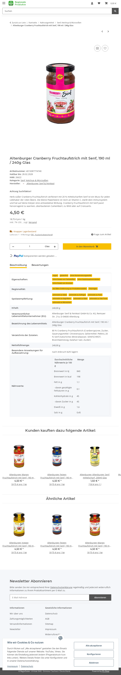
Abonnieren (100, 597)
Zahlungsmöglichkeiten (21, 618)
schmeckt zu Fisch (95, 295)
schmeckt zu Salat (59, 295)
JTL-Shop (105, 671)
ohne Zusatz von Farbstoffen (64, 279)
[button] (92, 3)
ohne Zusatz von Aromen (62, 283)
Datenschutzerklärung (61, 587)
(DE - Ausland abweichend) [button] (42, 234)
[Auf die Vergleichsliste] (97, 48)
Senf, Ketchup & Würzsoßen (34, 180)
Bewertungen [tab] (40, 265)
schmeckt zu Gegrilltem (62, 298)
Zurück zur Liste (19, 22)
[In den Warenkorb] (12, 41)
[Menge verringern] (13, 246)
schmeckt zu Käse (80, 298)
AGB (47, 618)
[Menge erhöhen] (54, 246)
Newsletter (15, 629)
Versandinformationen (21, 623)
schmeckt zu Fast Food (98, 298)
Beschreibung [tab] (18, 265)
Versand (33, 222)
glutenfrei (64, 275)
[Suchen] (115, 11)
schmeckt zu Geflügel (77, 295)
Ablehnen (94, 662)
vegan (55, 275)
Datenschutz (27, 666)
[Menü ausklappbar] (3, 2)
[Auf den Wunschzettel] (105, 48)
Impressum (12, 666)
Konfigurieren (94, 654)
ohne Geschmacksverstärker (89, 279)
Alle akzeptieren (94, 645)
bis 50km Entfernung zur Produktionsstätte (69, 289)
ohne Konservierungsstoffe (80, 275)
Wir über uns (16, 613)
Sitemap (49, 623)
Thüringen (93, 289)
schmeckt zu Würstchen (62, 302)
